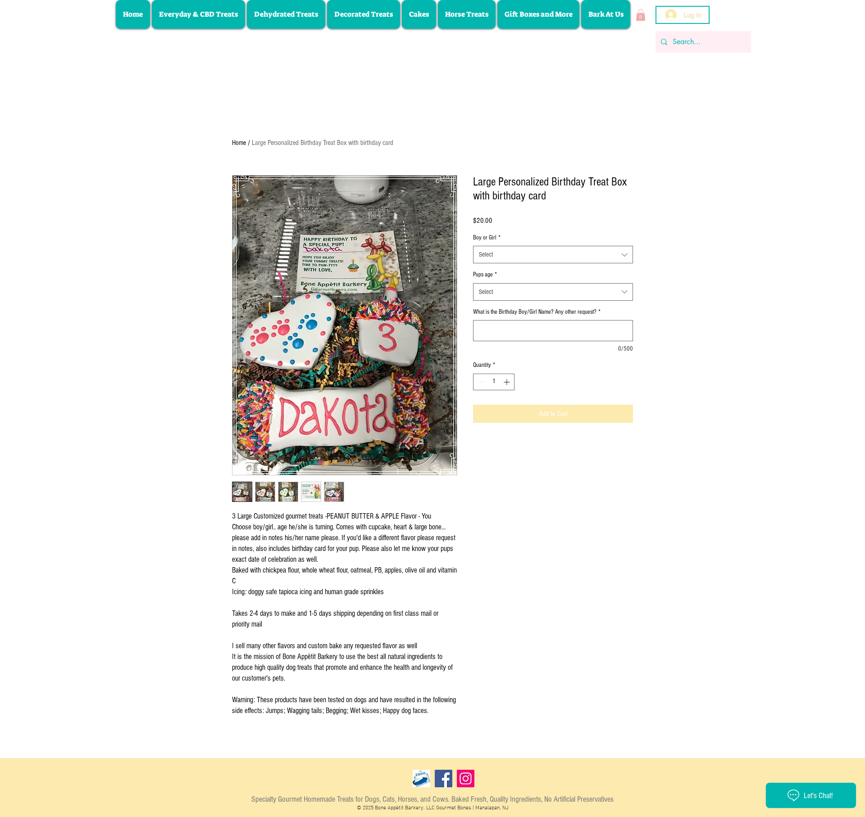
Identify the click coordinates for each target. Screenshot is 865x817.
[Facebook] (443, 778)
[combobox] (553, 254)
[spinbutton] (494, 382)
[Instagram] (465, 778)
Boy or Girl (487, 237)
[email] (421, 778)
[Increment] (507, 382)
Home (239, 143)
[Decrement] (480, 382)
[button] (641, 15)
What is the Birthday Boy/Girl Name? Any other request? (537, 312)
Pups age (485, 274)
